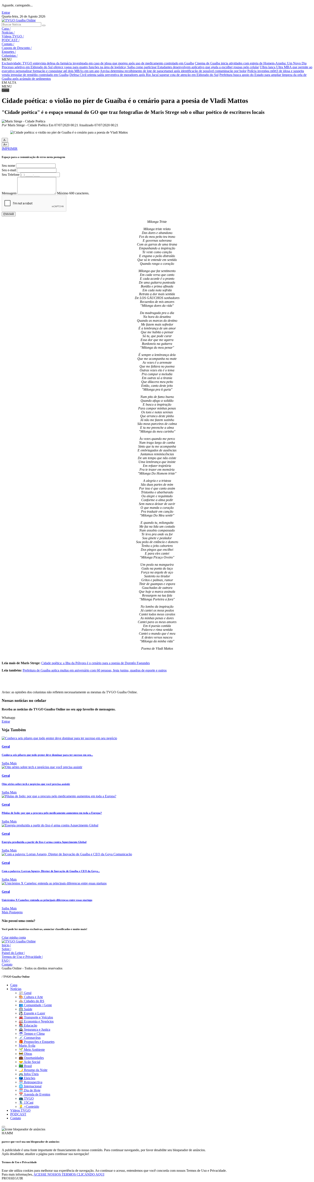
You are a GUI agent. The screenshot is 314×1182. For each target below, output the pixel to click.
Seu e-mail (9, 170)
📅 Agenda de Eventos (34, 1094)
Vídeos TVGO (13, 36)
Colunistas (10, 55)
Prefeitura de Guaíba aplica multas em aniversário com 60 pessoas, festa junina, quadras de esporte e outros (95, 670)
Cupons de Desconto (17, 48)
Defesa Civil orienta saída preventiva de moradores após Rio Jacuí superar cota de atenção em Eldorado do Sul (144, 75)
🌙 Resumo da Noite (33, 1070)
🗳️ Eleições (27, 1078)
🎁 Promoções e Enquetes (36, 1042)
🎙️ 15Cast (26, 1102)
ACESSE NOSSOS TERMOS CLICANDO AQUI (69, 1174)
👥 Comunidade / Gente (35, 1005)
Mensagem (9, 193)
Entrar (6, 12)
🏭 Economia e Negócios (36, 1021)
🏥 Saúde (25, 1009)
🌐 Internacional (30, 1086)
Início (6, 945)
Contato (8, 44)
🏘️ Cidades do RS (31, 1001)
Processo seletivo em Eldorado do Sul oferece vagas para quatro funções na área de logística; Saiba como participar (79, 67)
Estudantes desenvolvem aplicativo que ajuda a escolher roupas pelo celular (208, 67)
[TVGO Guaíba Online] (19, 20)
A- (4, 140)
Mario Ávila (27, 1045)
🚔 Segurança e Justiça (34, 1029)
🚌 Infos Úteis (29, 1074)
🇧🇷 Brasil (25, 1066)
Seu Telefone (10, 174)
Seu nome (8, 165)
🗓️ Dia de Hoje (29, 1090)
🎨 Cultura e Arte (31, 997)
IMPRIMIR (10, 148)
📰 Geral (25, 993)
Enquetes (9, 52)
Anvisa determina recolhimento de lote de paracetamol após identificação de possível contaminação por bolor (173, 71)
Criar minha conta (14, 937)
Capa (6, 28)
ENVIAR (8, 214)
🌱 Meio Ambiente (32, 1049)
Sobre (6, 949)
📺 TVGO (26, 1098)
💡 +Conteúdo (29, 1106)
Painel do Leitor (13, 953)
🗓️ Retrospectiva (30, 1082)
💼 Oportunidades (31, 1058)
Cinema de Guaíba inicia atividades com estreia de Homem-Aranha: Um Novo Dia (251, 63)
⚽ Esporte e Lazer (32, 1013)
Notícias (8, 32)
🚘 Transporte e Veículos (36, 1017)
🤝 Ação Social (29, 1062)
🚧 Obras (25, 1053)
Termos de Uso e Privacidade (22, 957)
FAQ (6, 960)
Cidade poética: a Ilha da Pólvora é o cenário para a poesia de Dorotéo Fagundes (95, 663)
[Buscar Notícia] (43, 25)
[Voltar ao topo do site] (3, 1126)
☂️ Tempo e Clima (32, 1033)
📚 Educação (28, 1025)
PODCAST (10, 40)
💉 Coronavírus (30, 1037)
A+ (5, 144)
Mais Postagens (12, 912)
